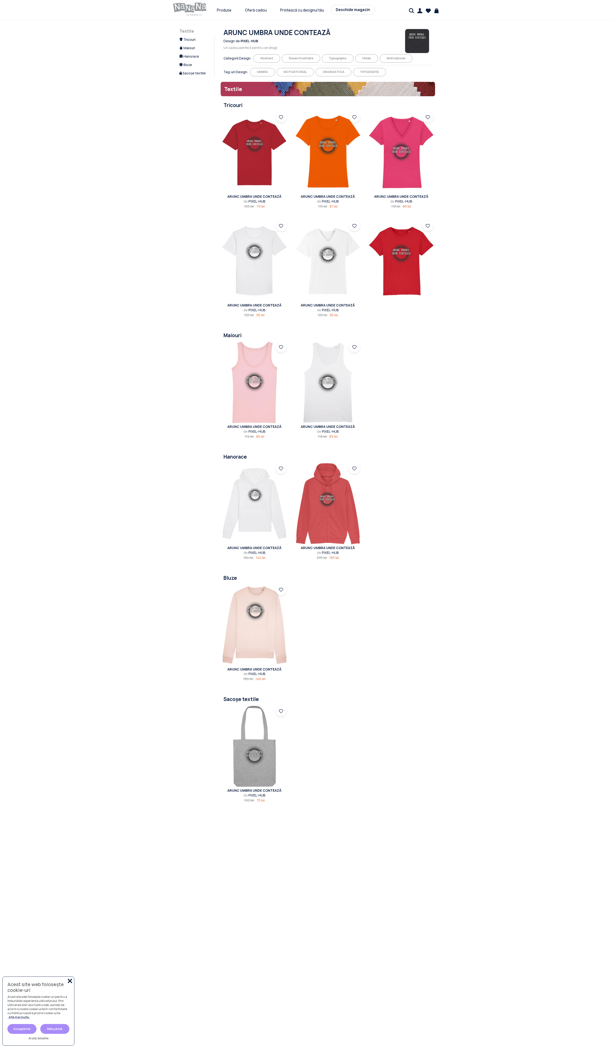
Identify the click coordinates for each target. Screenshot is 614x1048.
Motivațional (396, 58)
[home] (190, 8)
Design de (241, 41)
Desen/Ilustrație (301, 58)
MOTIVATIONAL (295, 72)
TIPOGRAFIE (369, 72)
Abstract (266, 58)
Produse (224, 10)
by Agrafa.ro (194, 14)
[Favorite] (428, 10)
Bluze (187, 64)
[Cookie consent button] (70, 981)
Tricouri (189, 39)
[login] (281, 117)
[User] (420, 10)
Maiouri (189, 48)
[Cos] (436, 10)
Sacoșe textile (194, 73)
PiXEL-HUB (254, 201)
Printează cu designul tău (302, 10)
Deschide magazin (353, 9)
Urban (366, 58)
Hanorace (191, 56)
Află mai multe (19, 1017)
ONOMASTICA (333, 72)
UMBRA (262, 72)
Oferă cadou (256, 10)
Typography (338, 58)
